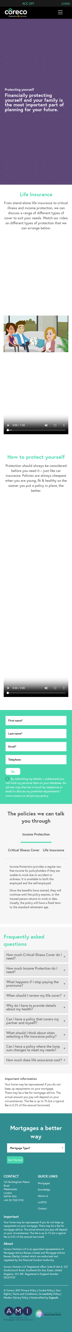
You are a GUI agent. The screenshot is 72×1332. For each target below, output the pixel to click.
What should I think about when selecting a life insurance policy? (31, 1034)
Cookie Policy (46, 1290)
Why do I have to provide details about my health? (31, 1007)
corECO (42, 1202)
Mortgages (44, 1183)
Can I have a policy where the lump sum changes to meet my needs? (33, 1048)
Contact (42, 1208)
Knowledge (44, 1189)
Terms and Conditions (25, 1294)
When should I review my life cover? (33, 995)
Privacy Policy (29, 1290)
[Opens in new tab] (52, 1216)
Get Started (15, 1160)
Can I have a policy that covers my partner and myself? (32, 1021)
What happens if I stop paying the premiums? (32, 983)
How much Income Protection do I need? (31, 970)
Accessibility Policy (49, 1294)
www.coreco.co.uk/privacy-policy (27, 796)
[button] (28, 3)
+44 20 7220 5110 (13, 1200)
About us (43, 1196)
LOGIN (65, 3)
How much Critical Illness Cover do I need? (34, 956)
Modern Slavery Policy (16, 1297)
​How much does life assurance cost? (34, 1060)
